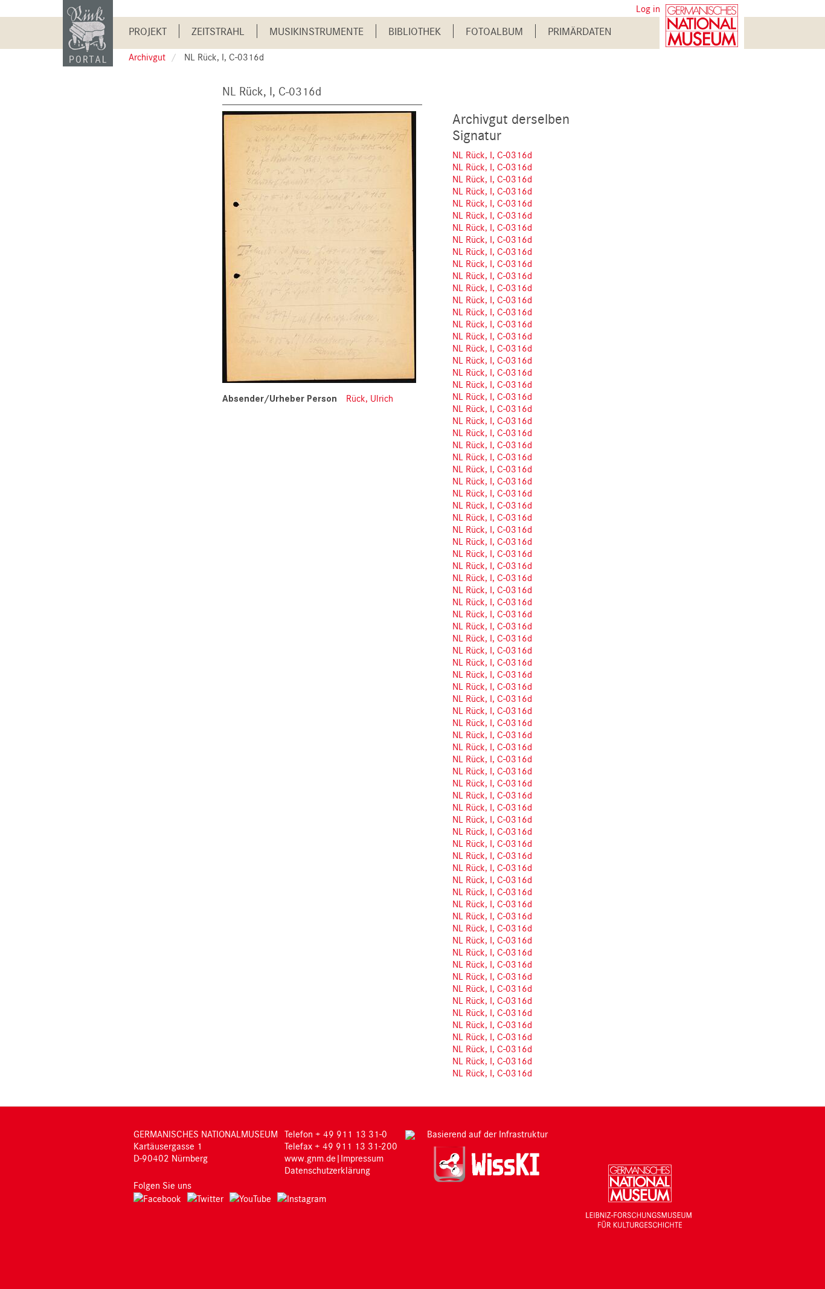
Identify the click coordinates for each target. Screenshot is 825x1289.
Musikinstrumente (316, 31)
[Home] (87, 32)
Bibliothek (414, 31)
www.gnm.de (310, 1158)
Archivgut (147, 57)
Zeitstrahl (218, 31)
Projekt (148, 31)
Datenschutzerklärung (327, 1170)
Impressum (362, 1158)
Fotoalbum (494, 31)
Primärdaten (580, 31)
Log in (648, 8)
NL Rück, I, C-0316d (492, 155)
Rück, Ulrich (369, 398)
